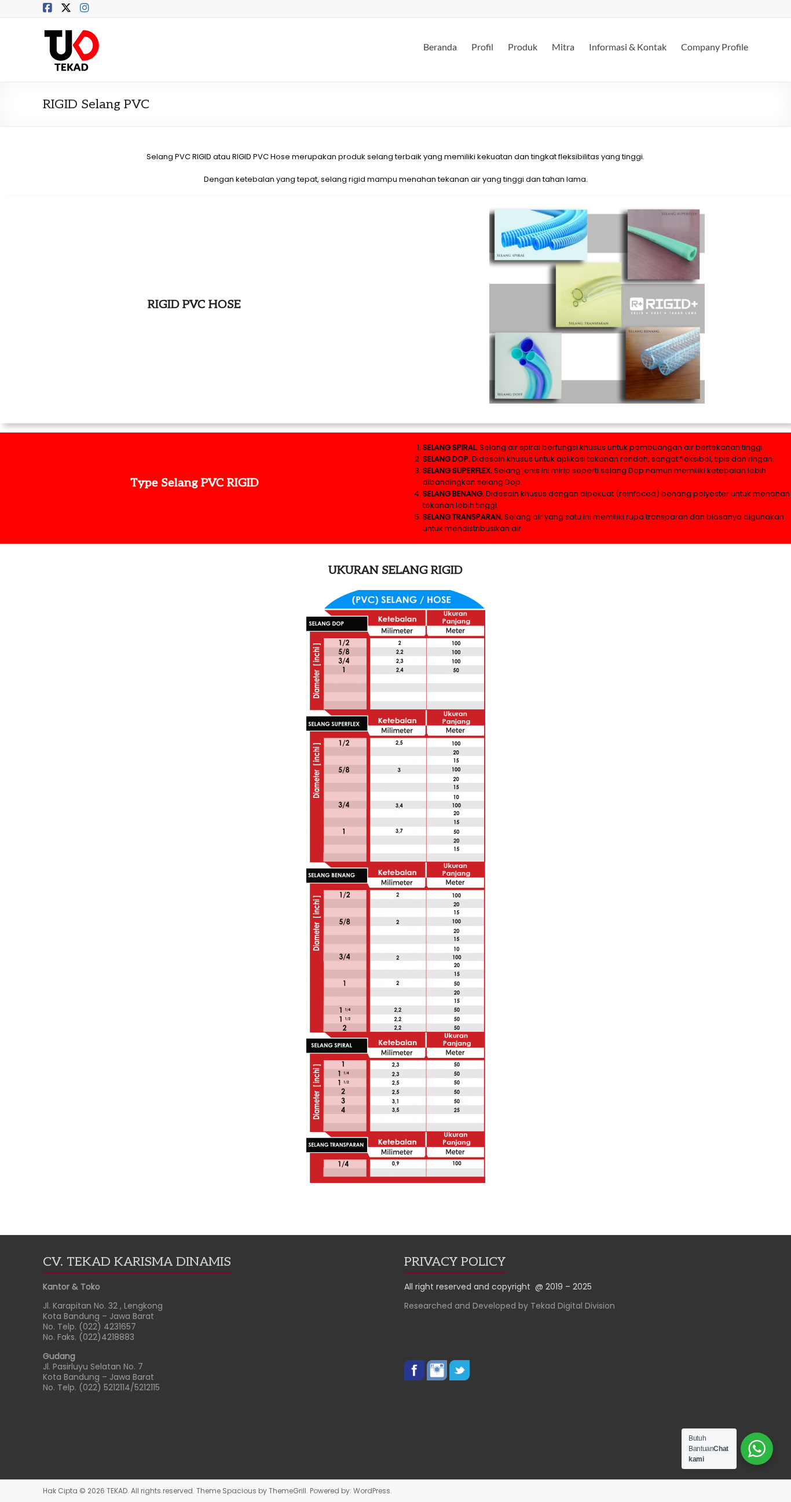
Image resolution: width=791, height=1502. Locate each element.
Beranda (440, 46)
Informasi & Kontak (628, 46)
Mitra (563, 46)
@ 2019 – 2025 (563, 1286)
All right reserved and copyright (469, 1286)
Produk (522, 46)
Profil (482, 46)
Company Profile (714, 46)
